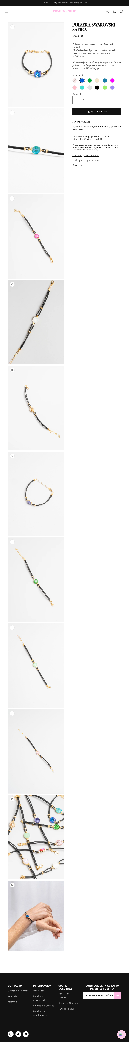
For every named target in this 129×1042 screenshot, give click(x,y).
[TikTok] (18, 1034)
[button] (6, 11)
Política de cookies (43, 1005)
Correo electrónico (18, 990)
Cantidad (76, 94)
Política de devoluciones (40, 1013)
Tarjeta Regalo (66, 1008)
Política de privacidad (39, 998)
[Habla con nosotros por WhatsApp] (121, 1034)
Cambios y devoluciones (85, 155)
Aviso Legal (39, 990)
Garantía (77, 165)
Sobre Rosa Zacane (64, 995)
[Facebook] (26, 1034)
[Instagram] (11, 1034)
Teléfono (12, 1001)
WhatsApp (92, 68)
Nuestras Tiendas (68, 1003)
